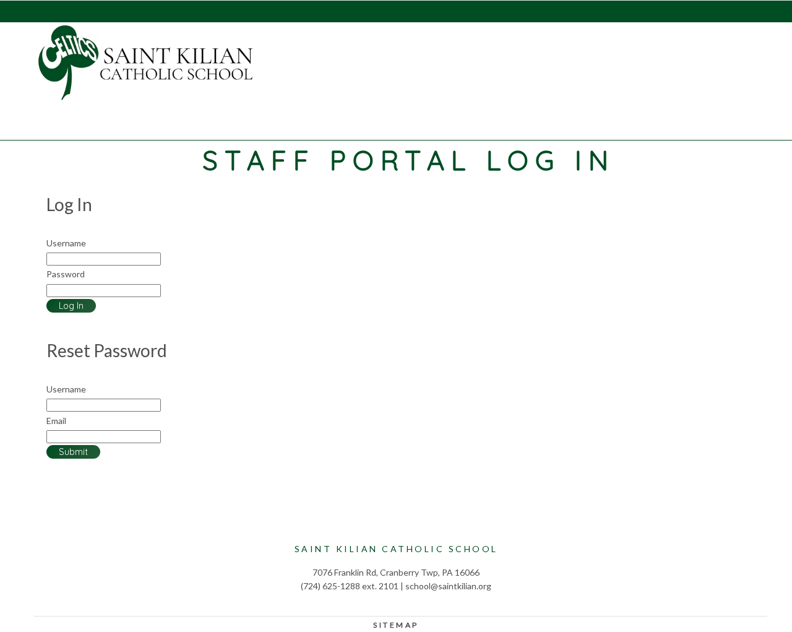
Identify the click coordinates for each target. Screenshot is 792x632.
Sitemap (396, 625)
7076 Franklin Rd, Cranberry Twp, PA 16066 (396, 572)
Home (157, 109)
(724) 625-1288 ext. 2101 (349, 586)
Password (65, 274)
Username (66, 243)
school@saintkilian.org (448, 586)
